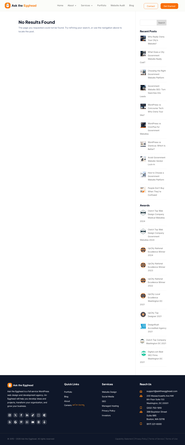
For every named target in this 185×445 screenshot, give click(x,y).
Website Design (109, 392)
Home (60, 5)
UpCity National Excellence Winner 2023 (156, 267)
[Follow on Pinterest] (21, 422)
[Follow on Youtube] (32, 422)
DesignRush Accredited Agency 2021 (157, 328)
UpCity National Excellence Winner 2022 (156, 282)
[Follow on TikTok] (32, 415)
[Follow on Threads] (38, 422)
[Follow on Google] (15, 422)
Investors (106, 415)
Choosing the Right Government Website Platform (157, 74)
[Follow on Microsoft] (44, 415)
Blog (131, 5)
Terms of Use (172, 439)
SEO (104, 401)
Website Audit (118, 5)
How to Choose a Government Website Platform (156, 176)
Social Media (108, 396)
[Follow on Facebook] (21, 415)
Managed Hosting (110, 406)
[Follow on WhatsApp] (27, 422)
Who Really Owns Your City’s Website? (156, 40)
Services (85, 5)
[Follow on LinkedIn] (27, 415)
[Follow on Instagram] (9, 415)
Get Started (169, 6)
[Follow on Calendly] (38, 415)
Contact (151, 6)
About (71, 5)
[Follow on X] (15, 415)
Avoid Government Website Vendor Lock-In (156, 161)
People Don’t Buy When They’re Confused (156, 191)
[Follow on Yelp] (9, 422)
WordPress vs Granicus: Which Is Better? (156, 145)
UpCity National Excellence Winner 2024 (156, 251)
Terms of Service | (157, 439)
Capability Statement (124, 439)
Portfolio (101, 5)
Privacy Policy (108, 410)
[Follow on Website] (44, 422)
